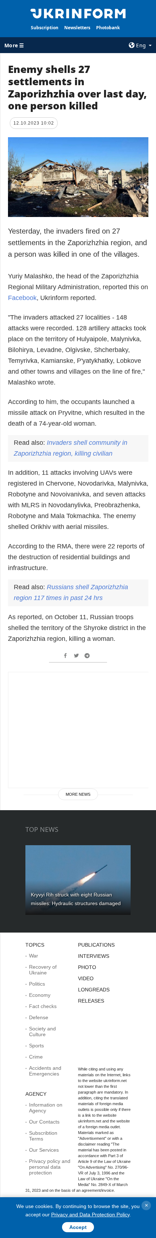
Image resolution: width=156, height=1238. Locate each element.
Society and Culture (42, 1031)
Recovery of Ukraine (43, 970)
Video (86, 978)
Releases (91, 1001)
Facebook (22, 297)
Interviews (93, 956)
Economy (39, 995)
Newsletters (77, 28)
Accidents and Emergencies (45, 1071)
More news (78, 794)
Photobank (108, 28)
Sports (36, 1045)
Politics (37, 984)
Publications (96, 945)
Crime (36, 1057)
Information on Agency (45, 1107)
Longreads (94, 989)
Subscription (44, 28)
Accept (78, 1227)
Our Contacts (44, 1122)
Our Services (44, 1150)
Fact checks (43, 1006)
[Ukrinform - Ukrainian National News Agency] (78, 13)
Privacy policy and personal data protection (49, 1167)
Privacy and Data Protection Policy (90, 1214)
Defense (38, 1017)
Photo (87, 967)
